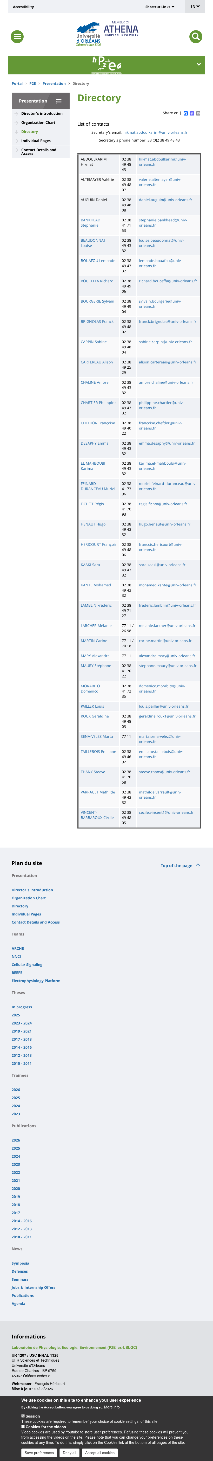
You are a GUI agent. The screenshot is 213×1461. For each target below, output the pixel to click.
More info (112, 1406)
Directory (29, 131)
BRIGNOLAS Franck (97, 321)
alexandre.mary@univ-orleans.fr (167, 655)
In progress (22, 1006)
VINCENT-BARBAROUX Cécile (97, 815)
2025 (16, 1015)
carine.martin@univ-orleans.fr (165, 640)
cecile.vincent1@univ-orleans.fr (166, 812)
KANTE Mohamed (96, 584)
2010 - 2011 (22, 1063)
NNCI (16, 956)
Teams (18, 934)
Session (33, 1416)
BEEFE (17, 972)
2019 (16, 1196)
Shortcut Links (157, 6)
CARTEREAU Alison (97, 362)
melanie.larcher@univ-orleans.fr (167, 625)
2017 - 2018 (22, 1039)
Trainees (20, 1075)
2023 (16, 1113)
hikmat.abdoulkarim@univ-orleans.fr (155, 132)
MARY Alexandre (95, 655)
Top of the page (176, 865)
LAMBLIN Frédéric (96, 605)
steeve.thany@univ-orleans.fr (164, 771)
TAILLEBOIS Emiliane (98, 751)
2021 (16, 1180)
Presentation (54, 83)
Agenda (18, 1303)
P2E (32, 83)
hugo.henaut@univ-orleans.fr (164, 524)
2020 (16, 1188)
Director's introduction (42, 113)
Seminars (20, 1279)
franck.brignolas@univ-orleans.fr (167, 321)
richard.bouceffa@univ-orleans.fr (168, 280)
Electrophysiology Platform (36, 980)
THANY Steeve (93, 771)
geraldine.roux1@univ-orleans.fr (167, 716)
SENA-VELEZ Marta (97, 736)
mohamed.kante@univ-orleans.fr (167, 584)
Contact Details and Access (38, 151)
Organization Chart (38, 122)
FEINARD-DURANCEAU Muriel (98, 486)
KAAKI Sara (90, 564)
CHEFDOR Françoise (98, 422)
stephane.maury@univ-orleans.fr (168, 665)
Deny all (69, 1453)
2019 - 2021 (22, 1031)
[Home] (88, 32)
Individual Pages (36, 140)
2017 (16, 1212)
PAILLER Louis (92, 706)
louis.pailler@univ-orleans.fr (164, 706)
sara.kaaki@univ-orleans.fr (162, 564)
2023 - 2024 (22, 1023)
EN (193, 6)
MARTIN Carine (94, 640)
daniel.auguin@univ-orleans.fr (165, 199)
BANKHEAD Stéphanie (90, 222)
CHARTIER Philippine (99, 402)
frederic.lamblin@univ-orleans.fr (167, 605)
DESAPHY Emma (95, 443)
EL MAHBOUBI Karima (93, 466)
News (17, 1248)
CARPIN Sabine (94, 341)
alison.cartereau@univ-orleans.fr (167, 362)
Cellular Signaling (27, 964)
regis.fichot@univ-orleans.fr (163, 503)
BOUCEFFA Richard (97, 280)
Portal (17, 83)
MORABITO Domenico (90, 688)
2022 (16, 1172)
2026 (16, 1089)
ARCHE (18, 948)
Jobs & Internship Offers (33, 1287)
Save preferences (39, 1453)
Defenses (20, 1271)
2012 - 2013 (22, 1055)
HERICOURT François (99, 544)
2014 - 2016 (22, 1047)
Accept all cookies (100, 1453)
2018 (16, 1204)
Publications (24, 1125)
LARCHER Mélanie (96, 625)
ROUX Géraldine (95, 716)
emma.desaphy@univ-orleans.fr (167, 443)
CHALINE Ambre (95, 382)
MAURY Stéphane (96, 665)
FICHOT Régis (92, 503)
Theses (18, 992)
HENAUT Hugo (93, 524)
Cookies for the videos (46, 1426)
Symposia (20, 1263)
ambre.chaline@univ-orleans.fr (166, 382)
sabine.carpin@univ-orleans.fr (165, 341)
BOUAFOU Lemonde (98, 260)
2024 (16, 1105)
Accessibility (23, 6)
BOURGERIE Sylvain (97, 301)
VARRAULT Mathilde (98, 792)
